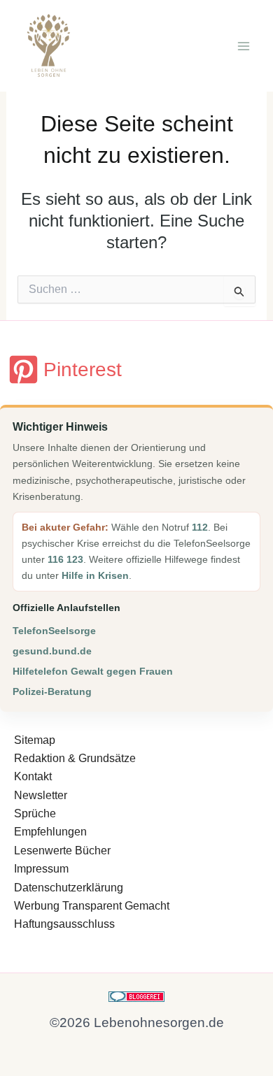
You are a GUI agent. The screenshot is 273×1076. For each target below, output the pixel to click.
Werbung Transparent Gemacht (91, 906)
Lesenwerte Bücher (62, 850)
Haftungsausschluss (64, 924)
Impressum (41, 869)
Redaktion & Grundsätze (75, 758)
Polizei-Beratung (52, 691)
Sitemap (34, 740)
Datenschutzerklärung (68, 888)
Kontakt (33, 776)
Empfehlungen (50, 832)
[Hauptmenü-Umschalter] (243, 46)
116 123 (65, 559)
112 (200, 527)
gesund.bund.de (52, 651)
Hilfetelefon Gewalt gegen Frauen (93, 671)
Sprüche (35, 813)
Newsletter (40, 795)
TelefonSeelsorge (54, 630)
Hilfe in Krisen (95, 575)
